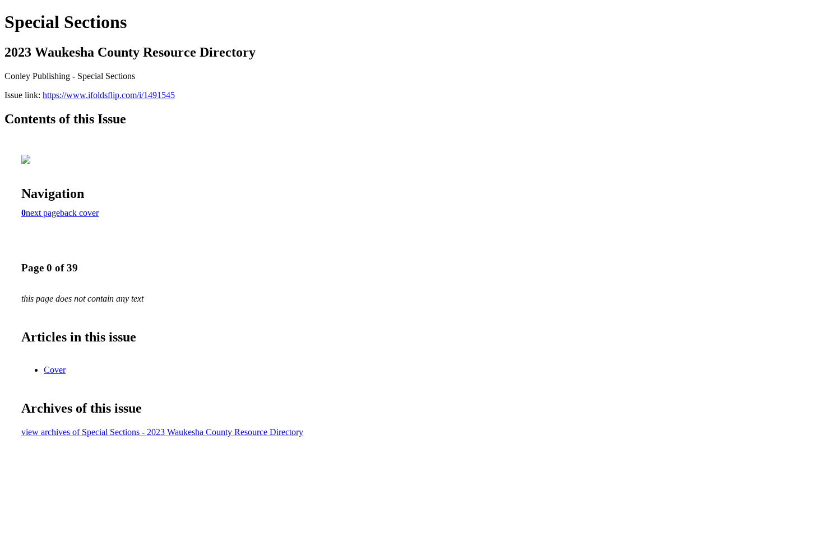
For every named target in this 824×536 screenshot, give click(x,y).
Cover (55, 370)
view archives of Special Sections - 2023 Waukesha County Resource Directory (162, 432)
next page (43, 213)
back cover (79, 213)
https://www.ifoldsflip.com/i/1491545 (109, 95)
